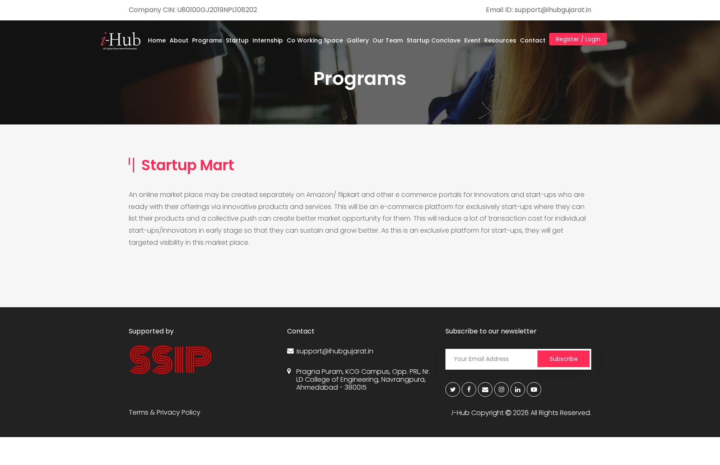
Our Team (387, 40)
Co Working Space (315, 40)
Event (472, 40)
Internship (267, 40)
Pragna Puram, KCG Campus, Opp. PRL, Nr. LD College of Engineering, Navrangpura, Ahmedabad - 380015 (363, 380)
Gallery (358, 40)
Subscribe (564, 359)
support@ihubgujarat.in (334, 351)
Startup (237, 40)
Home (157, 40)
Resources (500, 40)
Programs (207, 40)
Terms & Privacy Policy (164, 412)
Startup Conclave (433, 40)
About (179, 40)
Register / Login (578, 39)
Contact (532, 40)
